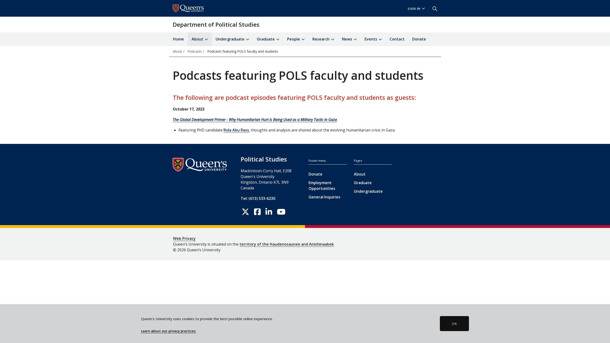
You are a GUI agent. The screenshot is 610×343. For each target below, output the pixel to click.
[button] (433, 8)
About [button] (198, 39)
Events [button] (371, 39)
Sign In (414, 9)
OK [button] (454, 323)
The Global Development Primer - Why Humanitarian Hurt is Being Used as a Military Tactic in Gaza (255, 119)
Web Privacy (184, 238)
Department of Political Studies (216, 24)
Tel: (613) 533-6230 (258, 198)
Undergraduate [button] (230, 39)
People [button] (294, 39)
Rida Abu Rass (236, 130)
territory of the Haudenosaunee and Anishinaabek (286, 244)
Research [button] (321, 39)
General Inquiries (324, 197)
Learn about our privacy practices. (168, 331)
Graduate (363, 182)
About (360, 174)
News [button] (347, 39)
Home (178, 39)
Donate (419, 39)
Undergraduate (368, 191)
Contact (397, 39)
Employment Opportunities (322, 185)
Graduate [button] (266, 39)
